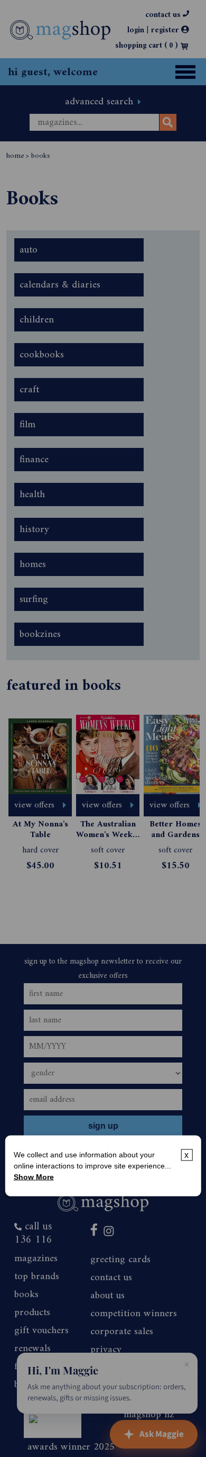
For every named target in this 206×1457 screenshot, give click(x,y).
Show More (34, 1176)
